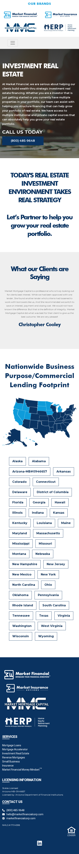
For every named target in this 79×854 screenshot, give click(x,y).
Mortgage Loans (11, 745)
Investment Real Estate (15, 753)
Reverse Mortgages (13, 757)
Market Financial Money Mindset (22, 769)
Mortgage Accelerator (15, 749)
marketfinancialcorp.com (20, 818)
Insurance (8, 765)
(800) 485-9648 (23, 140)
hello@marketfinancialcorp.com (24, 814)
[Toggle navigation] (13, 43)
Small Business (11, 761)
